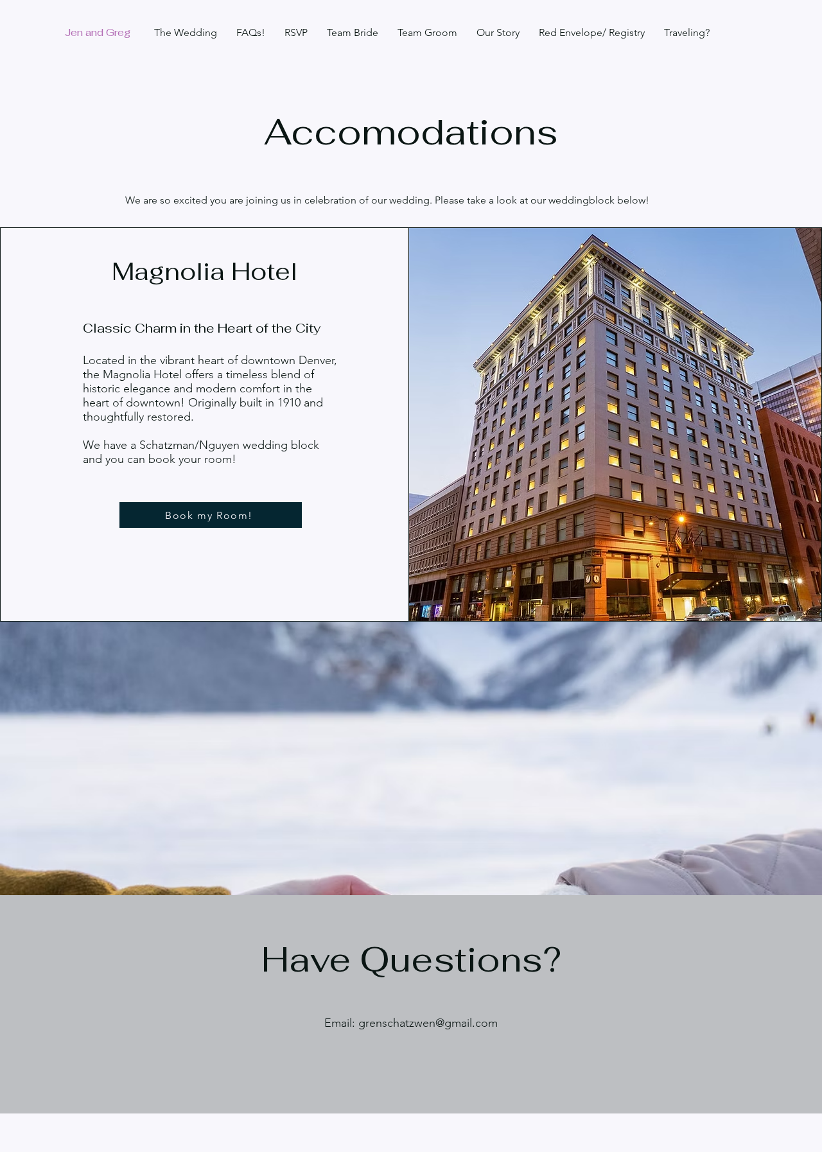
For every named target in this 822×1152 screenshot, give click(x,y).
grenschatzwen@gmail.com (428, 1023)
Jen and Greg (97, 32)
